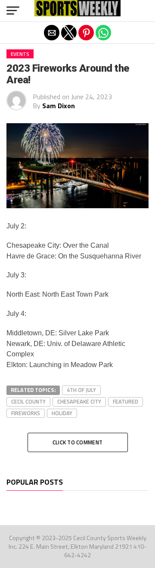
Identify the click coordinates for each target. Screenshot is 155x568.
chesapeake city (79, 401)
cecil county (28, 401)
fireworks (25, 413)
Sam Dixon (58, 105)
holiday (62, 413)
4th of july (81, 390)
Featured (125, 401)
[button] (12, 10)
